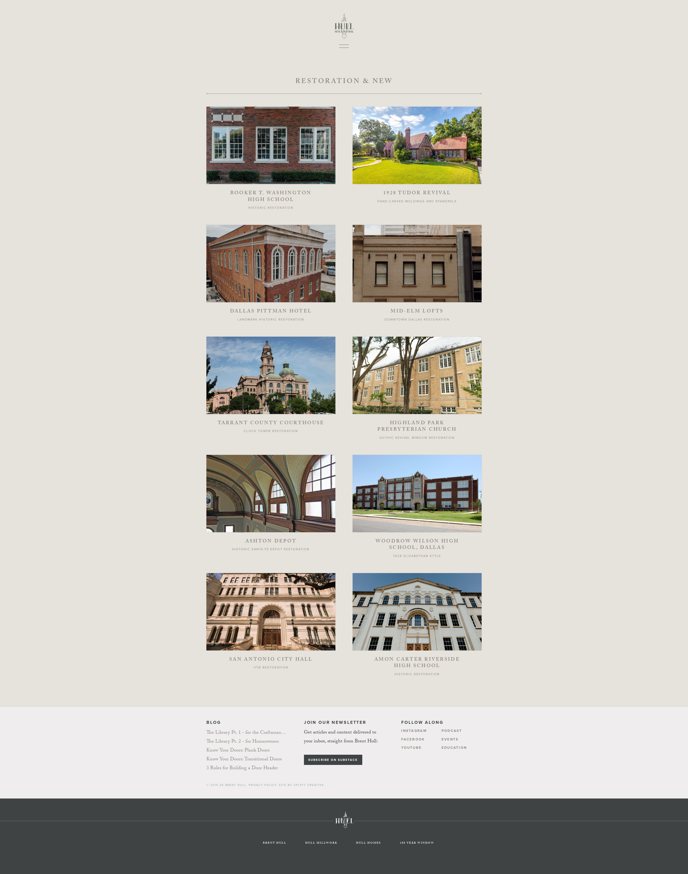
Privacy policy (263, 785)
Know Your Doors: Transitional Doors (244, 760)
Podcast (452, 730)
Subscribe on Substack (333, 760)
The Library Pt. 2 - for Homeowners (242, 742)
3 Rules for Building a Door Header (242, 769)
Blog (213, 722)
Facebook (413, 739)
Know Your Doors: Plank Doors (238, 751)
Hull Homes (368, 843)
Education (454, 747)
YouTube (411, 747)
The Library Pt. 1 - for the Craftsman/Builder (246, 733)
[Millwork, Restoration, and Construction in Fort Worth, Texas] (344, 22)
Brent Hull (235, 785)
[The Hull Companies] (344, 831)
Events (450, 739)
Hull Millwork (321, 843)
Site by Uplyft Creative (301, 785)
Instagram (414, 730)
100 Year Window (417, 843)
